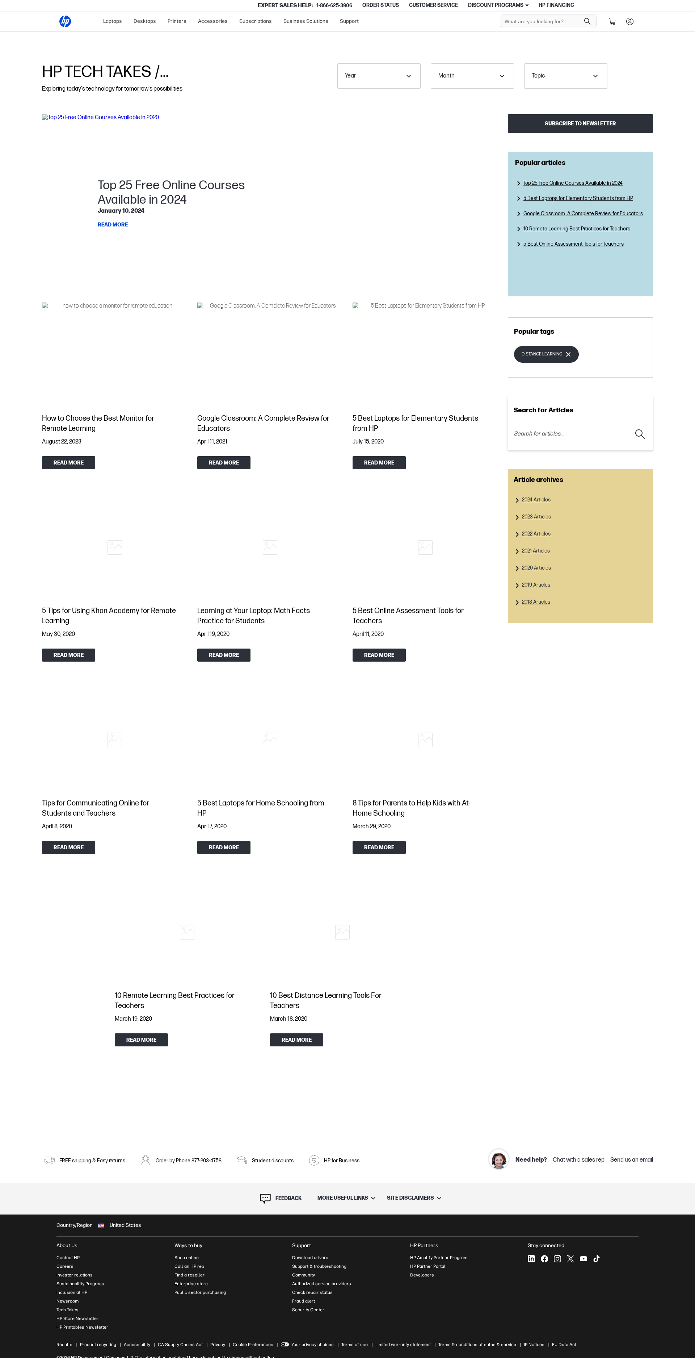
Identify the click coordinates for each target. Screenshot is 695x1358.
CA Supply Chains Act (180, 1344)
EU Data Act (564, 1344)
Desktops (145, 21)
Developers (422, 1275)
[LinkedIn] (531, 1258)
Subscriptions (255, 21)
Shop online (186, 1257)
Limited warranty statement (403, 1344)
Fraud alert (303, 1301)
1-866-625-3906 (334, 6)
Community (303, 1275)
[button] (270, 204)
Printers (177, 21)
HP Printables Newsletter (82, 1327)
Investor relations (74, 1275)
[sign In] (630, 21)
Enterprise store (191, 1283)
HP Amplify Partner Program (438, 1257)
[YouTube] (583, 1258)
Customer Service (433, 5)
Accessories (213, 21)
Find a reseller (189, 1275)
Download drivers (310, 1257)
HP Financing (556, 5)
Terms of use (354, 1344)
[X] (570, 1258)
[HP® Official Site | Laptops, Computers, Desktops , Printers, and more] (65, 21)
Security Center (308, 1309)
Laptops (112, 21)
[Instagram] (557, 1258)
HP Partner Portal (428, 1266)
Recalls (64, 1344)
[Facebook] (544, 1258)
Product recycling (98, 1344)
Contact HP (68, 1257)
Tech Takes (67, 1309)
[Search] (587, 21)
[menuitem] (112, 21)
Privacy (217, 1344)
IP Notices (534, 1344)
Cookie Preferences (253, 1344)
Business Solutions (305, 21)
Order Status (380, 5)
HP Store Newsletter (77, 1318)
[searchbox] (543, 21)
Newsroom (67, 1301)
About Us (66, 1245)
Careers (64, 1266)
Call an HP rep (189, 1266)
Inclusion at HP (71, 1292)
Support (349, 21)
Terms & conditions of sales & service (477, 1344)
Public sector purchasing (200, 1292)
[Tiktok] (596, 1258)
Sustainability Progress (80, 1283)
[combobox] (379, 76)
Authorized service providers (321, 1283)
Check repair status (312, 1292)
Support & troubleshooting (319, 1266)
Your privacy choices (312, 1344)
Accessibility (137, 1344)
